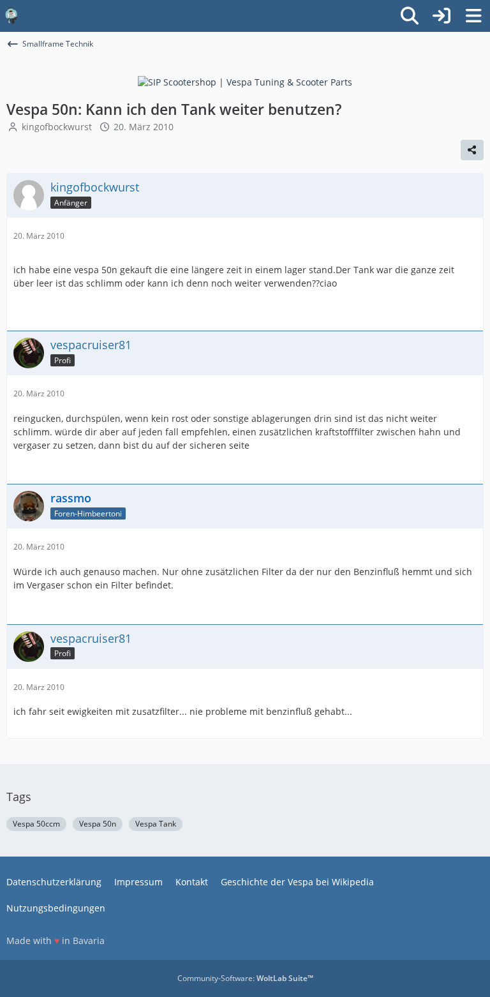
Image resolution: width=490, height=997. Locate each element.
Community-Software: (245, 978)
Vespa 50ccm (36, 823)
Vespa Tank (155, 823)
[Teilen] (472, 150)
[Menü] (473, 16)
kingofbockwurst (57, 127)
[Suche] (409, 16)
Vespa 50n (97, 823)
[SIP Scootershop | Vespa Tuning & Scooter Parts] (245, 81)
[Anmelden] (441, 16)
